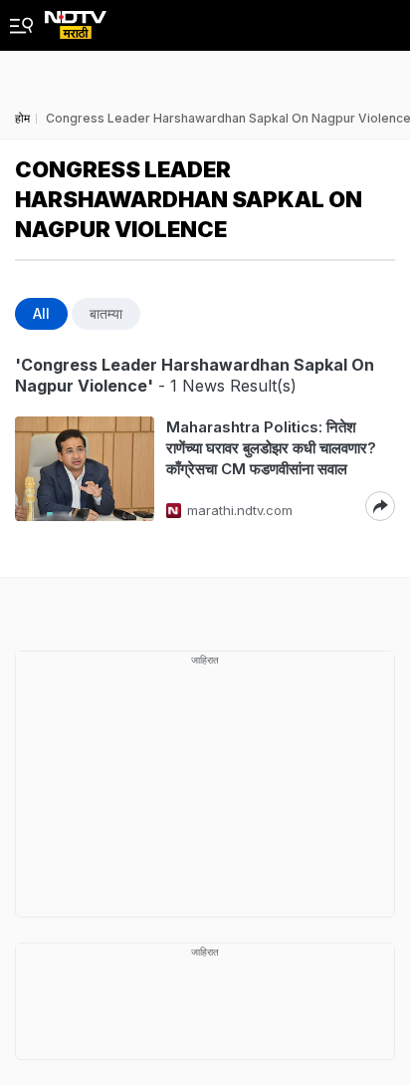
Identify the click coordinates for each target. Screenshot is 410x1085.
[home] (75, 19)
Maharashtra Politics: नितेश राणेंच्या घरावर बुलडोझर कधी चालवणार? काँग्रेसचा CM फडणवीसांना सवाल (271, 447)
